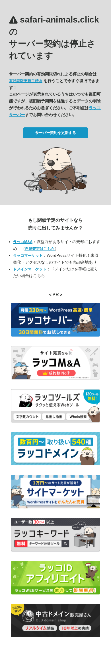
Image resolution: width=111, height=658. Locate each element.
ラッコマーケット (28, 255)
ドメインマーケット (29, 269)
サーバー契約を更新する (55, 133)
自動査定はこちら (40, 249)
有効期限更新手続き (25, 81)
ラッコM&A (22, 242)
